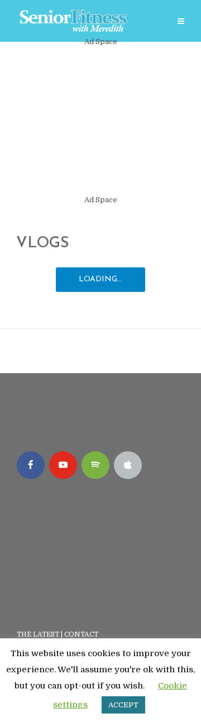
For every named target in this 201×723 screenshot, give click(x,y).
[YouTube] (63, 465)
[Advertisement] (100, 121)
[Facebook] (31, 465)
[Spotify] (95, 465)
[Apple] (128, 465)
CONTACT (82, 634)
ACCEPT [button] (123, 705)
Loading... (100, 279)
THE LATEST (38, 634)
